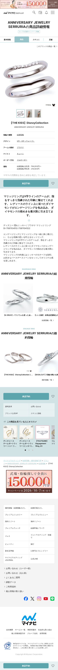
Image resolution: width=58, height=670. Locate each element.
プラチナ (20, 147)
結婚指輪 (20, 135)
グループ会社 (32, 633)
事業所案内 (31, 630)
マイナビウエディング (12, 461)
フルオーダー (22, 160)
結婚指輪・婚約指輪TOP (32, 461)
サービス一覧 (20, 630)
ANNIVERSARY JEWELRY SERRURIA (22, 463)
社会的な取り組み (45, 630)
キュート (20, 154)
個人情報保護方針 (18, 633)
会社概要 (9, 630)
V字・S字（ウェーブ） (26, 141)
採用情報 (43, 633)
